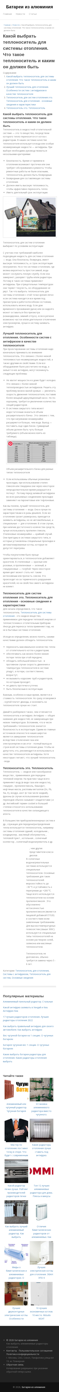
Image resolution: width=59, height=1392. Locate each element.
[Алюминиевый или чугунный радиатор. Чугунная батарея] (16, 1100)
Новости (20, 13)
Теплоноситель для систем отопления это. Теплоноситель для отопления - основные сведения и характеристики (29, 101)
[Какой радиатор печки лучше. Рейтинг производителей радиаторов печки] (16, 1182)
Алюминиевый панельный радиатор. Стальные (28, 1001)
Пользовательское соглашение (36, 1350)
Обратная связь (15, 1364)
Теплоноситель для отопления (32, 970)
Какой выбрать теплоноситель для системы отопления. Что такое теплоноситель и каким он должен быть (31, 80)
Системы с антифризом (15, 974)
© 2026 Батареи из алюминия (22, 1340)
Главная (7, 13)
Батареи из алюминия (29, 7)
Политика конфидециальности (22, 1354)
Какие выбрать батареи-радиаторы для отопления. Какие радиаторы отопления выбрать (25, 1058)
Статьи (33, 13)
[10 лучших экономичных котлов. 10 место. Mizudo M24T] (41, 1304)
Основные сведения (22, 977)
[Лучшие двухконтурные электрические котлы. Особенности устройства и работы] (16, 1304)
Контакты (11, 1350)
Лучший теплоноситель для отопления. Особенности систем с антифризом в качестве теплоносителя (27, 90)
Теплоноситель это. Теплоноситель (25, 107)
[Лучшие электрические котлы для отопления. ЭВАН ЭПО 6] (41, 1263)
